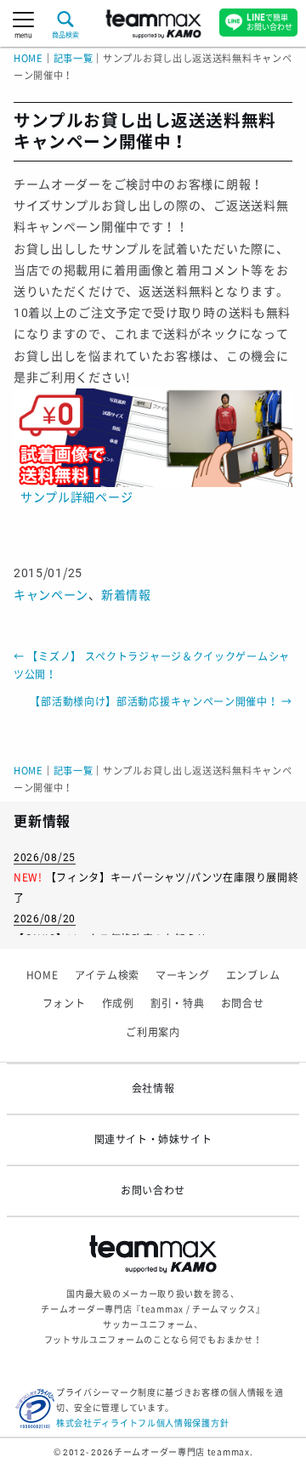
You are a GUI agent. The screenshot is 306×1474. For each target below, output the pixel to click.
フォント (64, 1004)
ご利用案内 (153, 1033)
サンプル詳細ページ (76, 497)
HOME (28, 59)
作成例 (118, 1004)
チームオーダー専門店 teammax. (183, 1452)
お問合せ (242, 1004)
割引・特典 (177, 1004)
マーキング (183, 976)
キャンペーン (51, 595)
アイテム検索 (107, 976)
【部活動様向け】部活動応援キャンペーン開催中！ (161, 702)
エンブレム (253, 976)
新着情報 (126, 595)
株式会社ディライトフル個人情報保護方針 (142, 1423)
